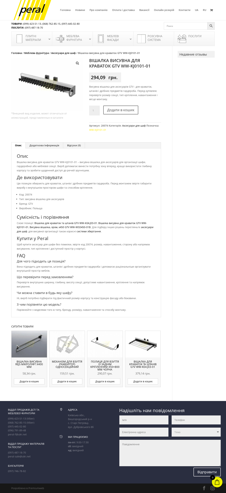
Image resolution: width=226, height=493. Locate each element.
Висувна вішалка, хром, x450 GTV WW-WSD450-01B (60, 227)
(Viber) (30, 418)
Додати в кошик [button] (29, 381)
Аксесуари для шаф (63, 53)
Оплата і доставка (123, 10)
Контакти (184, 10)
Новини (80, 10)
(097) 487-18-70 (33, 27)
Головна (65, 10)
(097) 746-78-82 (17, 471)
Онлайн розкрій (164, 10)
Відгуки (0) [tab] (74, 145)
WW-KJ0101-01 (97, 129)
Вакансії (144, 10)
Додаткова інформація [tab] (44, 145)
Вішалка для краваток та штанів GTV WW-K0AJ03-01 (65, 223)
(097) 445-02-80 (71, 23)
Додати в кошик (120, 110)
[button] (77, 63)
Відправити (207, 472)
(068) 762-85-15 (51, 23)
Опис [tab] (18, 145)
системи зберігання (89, 231)
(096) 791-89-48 (17, 430)
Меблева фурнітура (36, 53)
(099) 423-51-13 (31, 23)
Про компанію (99, 10)
